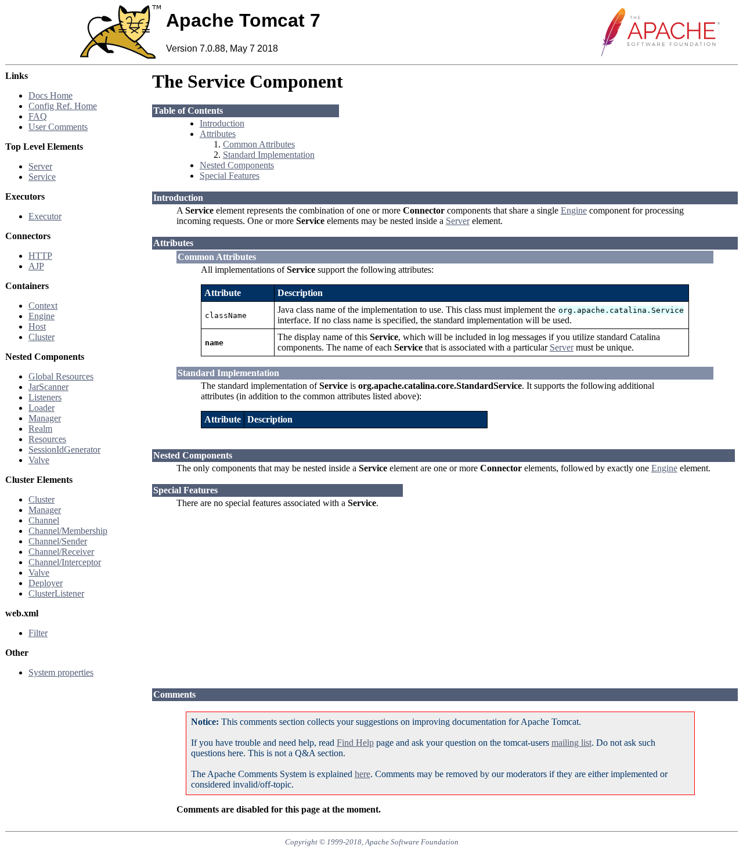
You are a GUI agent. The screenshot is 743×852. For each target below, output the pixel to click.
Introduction (222, 123)
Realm (40, 429)
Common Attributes (259, 144)
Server (40, 166)
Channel (43, 520)
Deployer (45, 583)
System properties (60, 672)
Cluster (41, 337)
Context (42, 306)
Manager (44, 418)
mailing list (571, 743)
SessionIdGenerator (64, 449)
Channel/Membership (67, 531)
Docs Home (50, 95)
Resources (47, 439)
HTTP (40, 256)
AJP (36, 266)
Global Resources (60, 376)
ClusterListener (56, 593)
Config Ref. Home (62, 106)
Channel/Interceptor (64, 562)
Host (37, 326)
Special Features (229, 175)
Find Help (355, 743)
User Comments (58, 127)
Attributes (218, 134)
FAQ (37, 116)
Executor (45, 216)
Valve (38, 460)
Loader (41, 408)
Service (42, 177)
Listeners (45, 397)
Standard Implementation (269, 155)
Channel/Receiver (61, 552)
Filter (38, 633)
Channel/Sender (57, 541)
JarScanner (48, 387)
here (362, 774)
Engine (41, 316)
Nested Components (237, 165)
